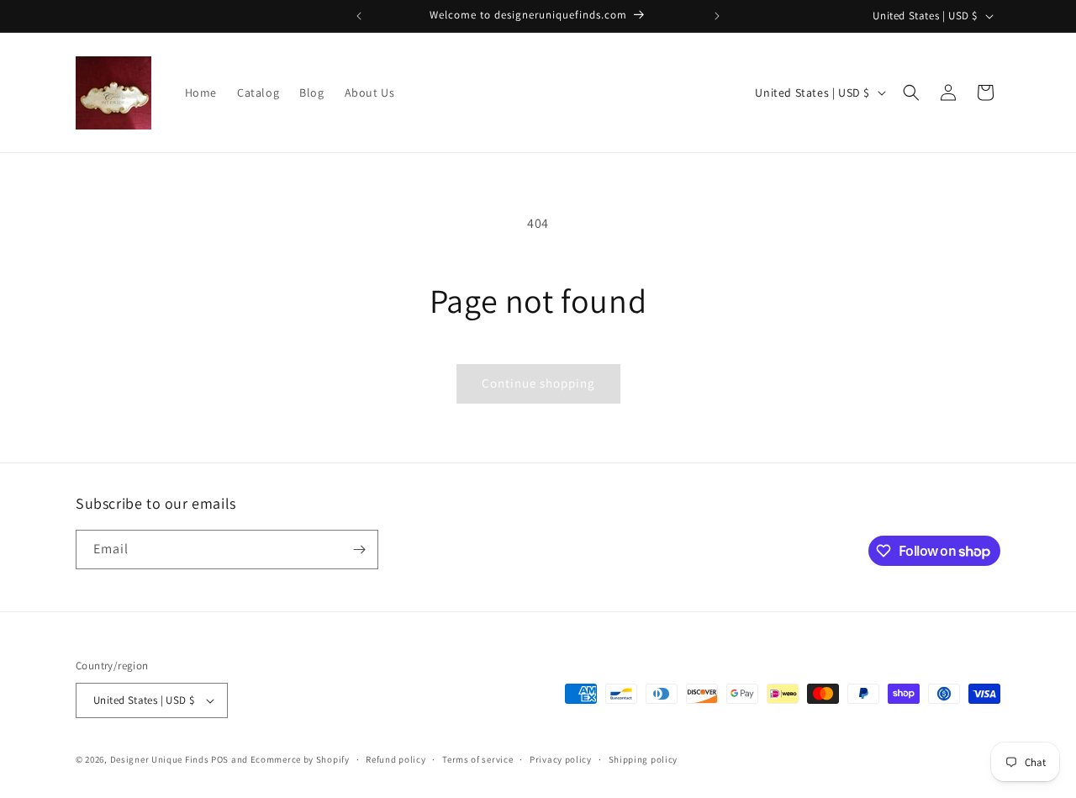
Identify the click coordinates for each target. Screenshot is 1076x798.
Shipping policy (643, 759)
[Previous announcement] (358, 16)
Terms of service (477, 759)
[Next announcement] (717, 16)
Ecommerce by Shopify (300, 759)
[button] (911, 92)
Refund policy (395, 759)
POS (220, 759)
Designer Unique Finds (160, 759)
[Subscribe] (358, 549)
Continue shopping (538, 383)
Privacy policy (561, 759)
